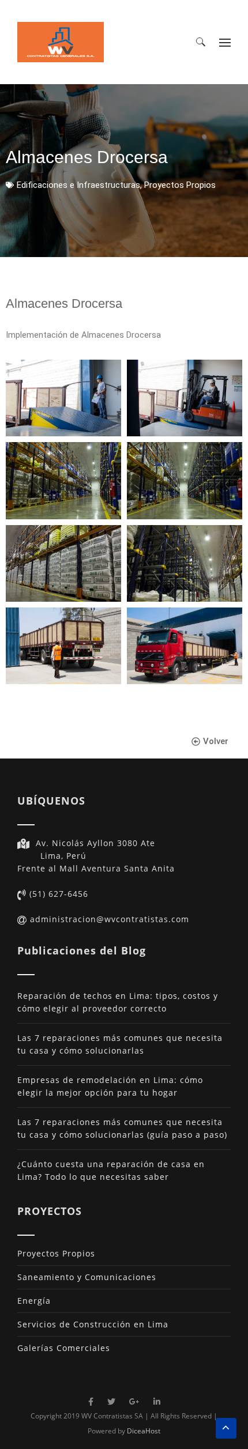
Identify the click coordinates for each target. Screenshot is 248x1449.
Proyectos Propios (180, 185)
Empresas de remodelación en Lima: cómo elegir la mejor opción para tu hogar (110, 1086)
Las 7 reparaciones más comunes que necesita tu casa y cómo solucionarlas (120, 1044)
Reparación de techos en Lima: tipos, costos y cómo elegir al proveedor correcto (117, 1002)
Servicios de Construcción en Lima (92, 1324)
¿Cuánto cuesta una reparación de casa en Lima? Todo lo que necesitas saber (111, 1170)
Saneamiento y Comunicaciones (86, 1276)
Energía (34, 1300)
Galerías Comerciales (63, 1347)
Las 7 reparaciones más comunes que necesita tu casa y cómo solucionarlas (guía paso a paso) (122, 1128)
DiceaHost (143, 1431)
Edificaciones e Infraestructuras (78, 185)
